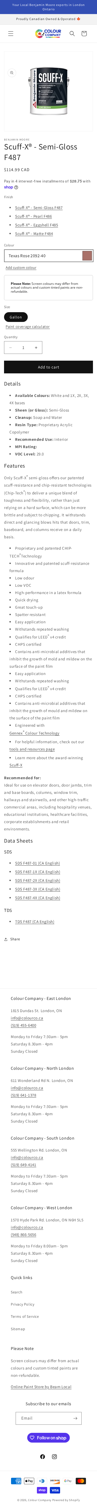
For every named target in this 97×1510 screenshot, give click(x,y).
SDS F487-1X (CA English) (37, 871)
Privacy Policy (22, 1304)
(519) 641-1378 (23, 1095)
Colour (9, 245)
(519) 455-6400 (23, 1025)
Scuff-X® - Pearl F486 (33, 216)
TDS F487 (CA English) (34, 921)
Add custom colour (21, 267)
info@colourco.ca (27, 1017)
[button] (11, 34)
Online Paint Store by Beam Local (41, 1386)
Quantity (11, 337)
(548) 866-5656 (23, 1234)
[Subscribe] (75, 1418)
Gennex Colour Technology (34, 732)
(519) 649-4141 (23, 1164)
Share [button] (15, 939)
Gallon (16, 317)
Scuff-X (15, 765)
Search (17, 1292)
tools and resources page (32, 749)
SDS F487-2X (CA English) (37, 880)
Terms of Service (25, 1316)
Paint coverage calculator (28, 326)
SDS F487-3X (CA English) (37, 889)
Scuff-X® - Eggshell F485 (36, 224)
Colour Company (40, 1500)
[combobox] (48, 255)
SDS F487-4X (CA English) (37, 897)
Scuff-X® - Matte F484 (34, 233)
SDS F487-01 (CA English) (37, 863)
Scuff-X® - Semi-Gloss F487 (39, 207)
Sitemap (18, 1328)
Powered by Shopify (66, 1500)
